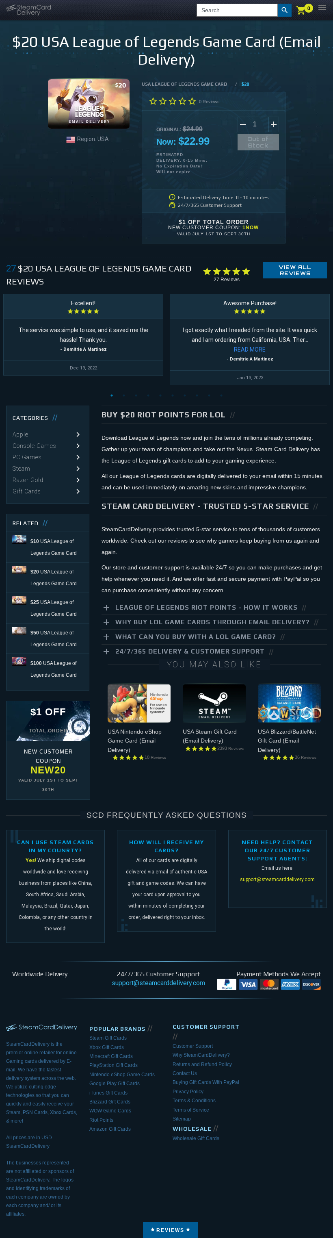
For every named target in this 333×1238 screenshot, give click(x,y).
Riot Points (101, 1120)
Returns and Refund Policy (202, 1064)
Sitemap (182, 1119)
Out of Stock (258, 142)
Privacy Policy (188, 1092)
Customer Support (193, 1046)
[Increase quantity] (273, 124)
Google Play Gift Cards (114, 1083)
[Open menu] (322, 7)
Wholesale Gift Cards (196, 1138)
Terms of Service (191, 1110)
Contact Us (185, 1073)
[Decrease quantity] (243, 124)
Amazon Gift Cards (110, 1129)
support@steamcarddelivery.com (277, 879)
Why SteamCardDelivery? (201, 1055)
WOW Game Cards (110, 1111)
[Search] (285, 10)
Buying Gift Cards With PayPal (206, 1082)
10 (221, 395)
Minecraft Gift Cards (111, 1056)
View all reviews (295, 270)
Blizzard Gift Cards (109, 1102)
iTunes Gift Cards (108, 1093)
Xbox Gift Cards (106, 1047)
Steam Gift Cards (108, 1038)
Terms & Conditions (194, 1100)
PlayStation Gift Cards (113, 1065)
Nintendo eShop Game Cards (122, 1074)
